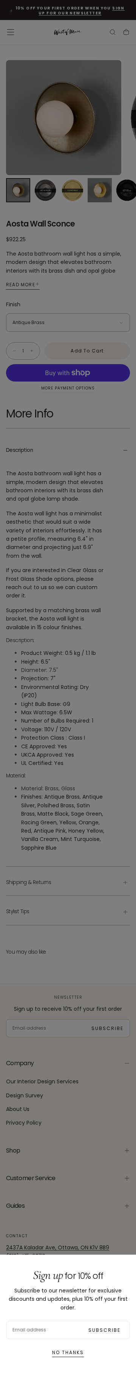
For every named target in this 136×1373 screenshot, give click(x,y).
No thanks (68, 1352)
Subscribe (104, 1330)
